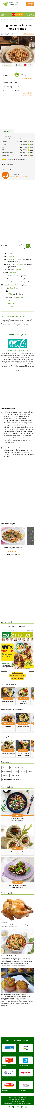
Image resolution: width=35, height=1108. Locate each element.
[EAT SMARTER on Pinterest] (13, 1106)
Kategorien (27, 1103)
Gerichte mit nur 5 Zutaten (17, 885)
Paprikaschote (16, 282)
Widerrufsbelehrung (17, 1101)
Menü (2, 15)
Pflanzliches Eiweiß (23, 726)
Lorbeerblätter (13, 288)
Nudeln (29, 771)
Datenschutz (22, 1097)
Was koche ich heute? (17, 852)
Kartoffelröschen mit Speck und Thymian (13, 994)
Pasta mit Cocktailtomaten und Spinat (12, 956)
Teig (11, 767)
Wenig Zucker (15, 775)
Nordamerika (19, 767)
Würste (19, 264)
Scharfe (15, 771)
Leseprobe (4, 671)
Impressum (12, 1097)
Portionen (27, 249)
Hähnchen (4, 923)
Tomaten (18, 270)
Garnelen (5, 767)
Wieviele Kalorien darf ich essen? (26, 94)
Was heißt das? (27, 78)
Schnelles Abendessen (17, 818)
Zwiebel (15, 276)
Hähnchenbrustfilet (14, 259)
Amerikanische (6, 771)
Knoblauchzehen (13, 279)
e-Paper (31, 671)
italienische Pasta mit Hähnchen (11, 779)
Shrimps (11, 256)
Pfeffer (10, 294)
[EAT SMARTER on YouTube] (26, 1106)
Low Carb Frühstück (8, 701)
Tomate (28, 321)
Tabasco (11, 303)
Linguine (11, 253)
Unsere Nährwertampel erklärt (17, 159)
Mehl (9, 291)
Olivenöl (11, 306)
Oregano (20, 297)
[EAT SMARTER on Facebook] (9, 1106)
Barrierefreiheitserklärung (12, 1103)
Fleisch (22, 771)
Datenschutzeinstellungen (17, 1099)
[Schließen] (1, 3)
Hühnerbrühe (12, 273)
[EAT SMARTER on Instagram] (17, 1106)
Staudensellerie (13, 285)
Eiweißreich (8, 726)
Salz (9, 300)
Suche (28, 15)
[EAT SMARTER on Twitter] (22, 1106)
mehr (31, 141)
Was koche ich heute (8, 754)
